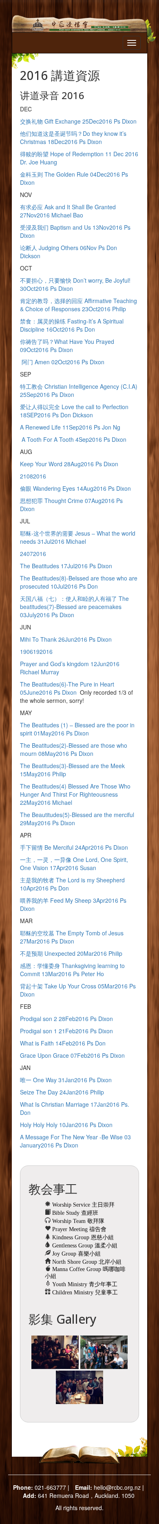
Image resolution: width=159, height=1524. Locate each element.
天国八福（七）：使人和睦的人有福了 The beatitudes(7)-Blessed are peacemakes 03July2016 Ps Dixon (74, 606)
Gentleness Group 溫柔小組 (84, 1246)
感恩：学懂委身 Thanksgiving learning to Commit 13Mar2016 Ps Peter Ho (72, 969)
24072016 (33, 553)
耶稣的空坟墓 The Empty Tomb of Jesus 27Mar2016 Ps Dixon (72, 937)
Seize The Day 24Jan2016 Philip (62, 1092)
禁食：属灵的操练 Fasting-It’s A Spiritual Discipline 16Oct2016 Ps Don (72, 325)
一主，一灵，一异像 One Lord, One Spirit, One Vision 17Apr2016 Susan (74, 863)
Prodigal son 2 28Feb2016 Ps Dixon (66, 1019)
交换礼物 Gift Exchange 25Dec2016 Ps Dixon (78, 121)
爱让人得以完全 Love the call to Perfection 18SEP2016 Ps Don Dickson (74, 411)
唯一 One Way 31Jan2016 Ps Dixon (66, 1080)
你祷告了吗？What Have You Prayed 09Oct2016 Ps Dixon (67, 345)
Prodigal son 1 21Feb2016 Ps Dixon (66, 1031)
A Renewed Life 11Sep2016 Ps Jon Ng (70, 427)
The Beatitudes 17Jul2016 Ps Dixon (66, 566)
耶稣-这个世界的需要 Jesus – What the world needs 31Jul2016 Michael (77, 537)
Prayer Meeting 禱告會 (78, 1229)
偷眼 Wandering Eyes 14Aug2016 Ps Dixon (75, 488)
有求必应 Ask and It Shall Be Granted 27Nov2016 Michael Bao (68, 211)
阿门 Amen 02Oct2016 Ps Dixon (62, 362)
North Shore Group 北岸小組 (86, 1262)
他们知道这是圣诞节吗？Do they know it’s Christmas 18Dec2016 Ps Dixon (73, 137)
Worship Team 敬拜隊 (77, 1221)
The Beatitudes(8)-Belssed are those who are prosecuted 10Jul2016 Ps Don (78, 582)
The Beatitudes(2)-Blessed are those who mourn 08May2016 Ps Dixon (73, 749)
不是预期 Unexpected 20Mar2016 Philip (71, 953)
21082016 (33, 476)
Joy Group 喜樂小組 (76, 1254)
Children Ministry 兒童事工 (84, 1292)
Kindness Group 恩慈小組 (82, 1237)
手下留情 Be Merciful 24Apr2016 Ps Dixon (74, 847)
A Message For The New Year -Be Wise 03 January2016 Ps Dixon (75, 1141)
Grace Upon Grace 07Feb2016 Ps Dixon (72, 1055)
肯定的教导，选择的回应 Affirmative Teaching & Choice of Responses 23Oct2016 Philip (78, 305)
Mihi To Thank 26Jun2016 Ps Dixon (66, 639)
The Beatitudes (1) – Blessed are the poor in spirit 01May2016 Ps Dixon (77, 729)
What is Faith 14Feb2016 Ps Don (63, 1043)
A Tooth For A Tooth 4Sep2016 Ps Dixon (73, 439)
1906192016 (36, 651)
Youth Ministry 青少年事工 (84, 1284)
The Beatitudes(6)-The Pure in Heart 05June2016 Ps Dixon (67, 688)
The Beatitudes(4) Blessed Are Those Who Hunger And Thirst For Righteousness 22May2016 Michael (75, 794)
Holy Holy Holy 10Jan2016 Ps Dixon (66, 1125)
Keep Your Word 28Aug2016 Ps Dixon (69, 464)
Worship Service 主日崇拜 (83, 1205)
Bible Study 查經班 (74, 1213)
